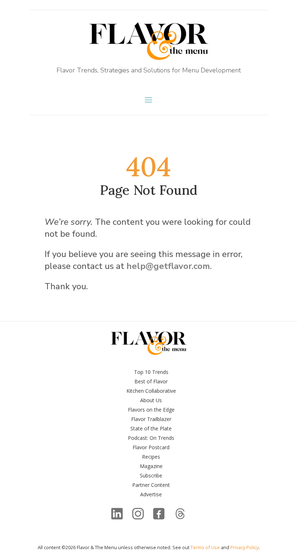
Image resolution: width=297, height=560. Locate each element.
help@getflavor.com (168, 266)
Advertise (151, 494)
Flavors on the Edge (151, 409)
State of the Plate (151, 428)
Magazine (151, 466)
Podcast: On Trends (151, 437)
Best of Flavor (151, 381)
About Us (151, 400)
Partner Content (151, 484)
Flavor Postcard (151, 447)
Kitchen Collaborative (151, 390)
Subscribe (151, 475)
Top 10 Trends (151, 372)
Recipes (151, 456)
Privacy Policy (244, 547)
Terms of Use (205, 547)
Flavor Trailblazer (151, 419)
